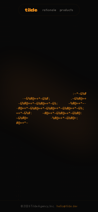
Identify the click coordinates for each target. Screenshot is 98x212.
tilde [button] (31, 10)
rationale (49, 10)
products (66, 10)
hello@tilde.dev (67, 206)
